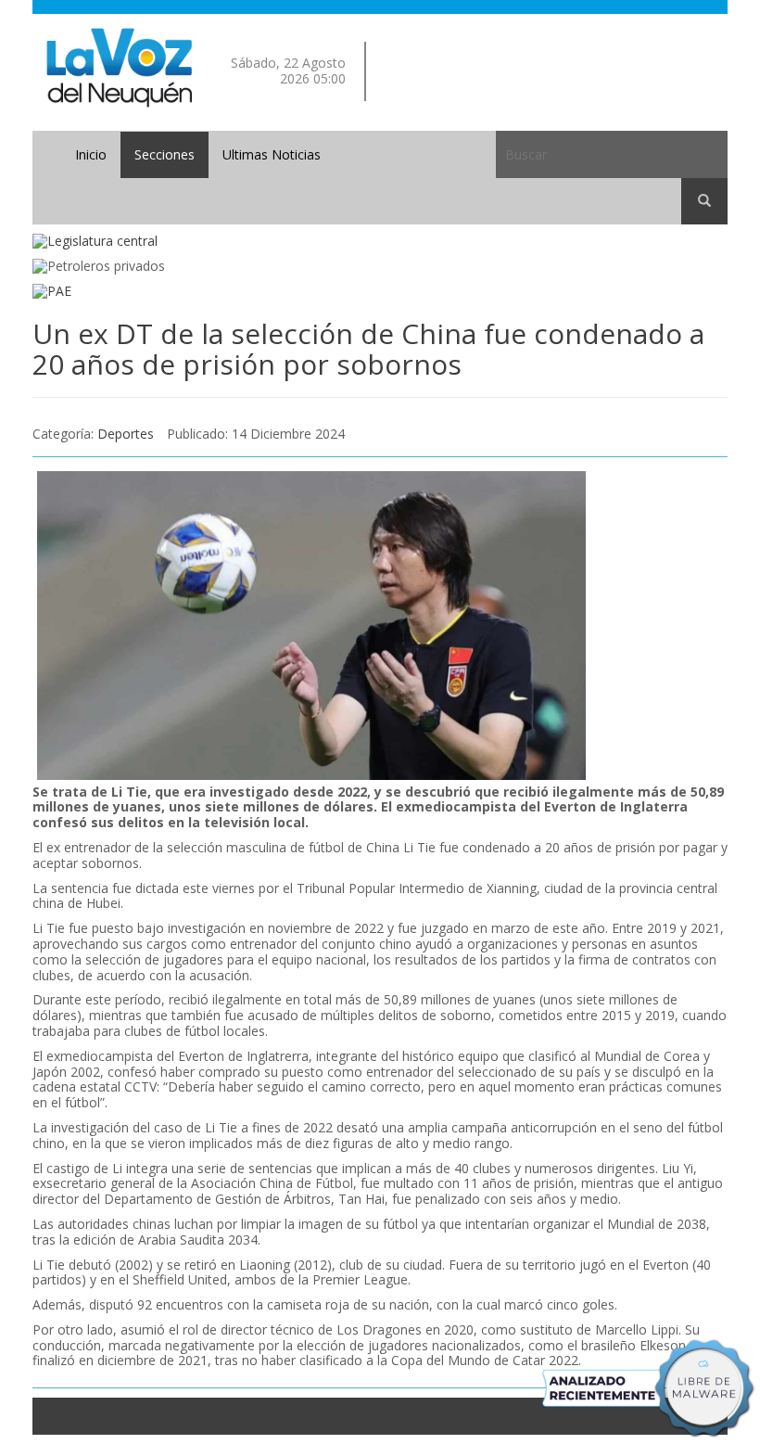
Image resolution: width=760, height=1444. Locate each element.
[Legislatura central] (380, 241)
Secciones (164, 154)
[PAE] (380, 292)
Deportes (125, 433)
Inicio (91, 154)
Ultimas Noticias (271, 154)
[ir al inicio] (119, 66)
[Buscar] (704, 201)
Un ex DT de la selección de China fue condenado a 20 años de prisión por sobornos (368, 348)
